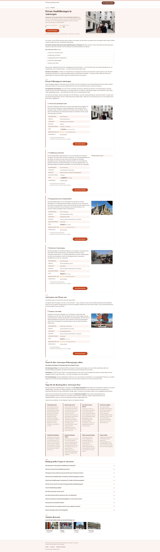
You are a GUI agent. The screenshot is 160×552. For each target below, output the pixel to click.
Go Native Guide (63, 180)
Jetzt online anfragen (80, 190)
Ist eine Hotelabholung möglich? (53, 487)
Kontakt (47, 546)
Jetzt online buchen (80, 144)
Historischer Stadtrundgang (54, 60)
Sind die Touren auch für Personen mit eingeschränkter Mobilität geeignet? (64, 484)
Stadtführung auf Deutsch (53, 55)
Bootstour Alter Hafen (53, 63)
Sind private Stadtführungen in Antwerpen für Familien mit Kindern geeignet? (64, 480)
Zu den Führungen (52, 30)
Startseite (47, 7)
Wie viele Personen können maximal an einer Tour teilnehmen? (61, 495)
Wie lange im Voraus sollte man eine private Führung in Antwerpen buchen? (64, 473)
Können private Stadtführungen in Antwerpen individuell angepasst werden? (64, 476)
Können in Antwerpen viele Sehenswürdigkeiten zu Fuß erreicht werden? (63, 499)
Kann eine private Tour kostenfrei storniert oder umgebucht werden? (62, 506)
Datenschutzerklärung (61, 546)
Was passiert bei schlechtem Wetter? (54, 502)
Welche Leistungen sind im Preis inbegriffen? (56, 510)
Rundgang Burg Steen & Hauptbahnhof (56, 58)
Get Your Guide (63, 134)
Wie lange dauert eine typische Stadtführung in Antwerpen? (60, 465)
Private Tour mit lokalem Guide (55, 52)
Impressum (52, 546)
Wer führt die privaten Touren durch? (54, 491)
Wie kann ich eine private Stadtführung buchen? (57, 469)
